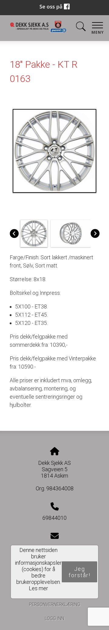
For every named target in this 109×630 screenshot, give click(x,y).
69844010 (54, 518)
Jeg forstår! (80, 572)
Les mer (38, 588)
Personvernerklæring (54, 604)
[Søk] (81, 27)
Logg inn (54, 618)
